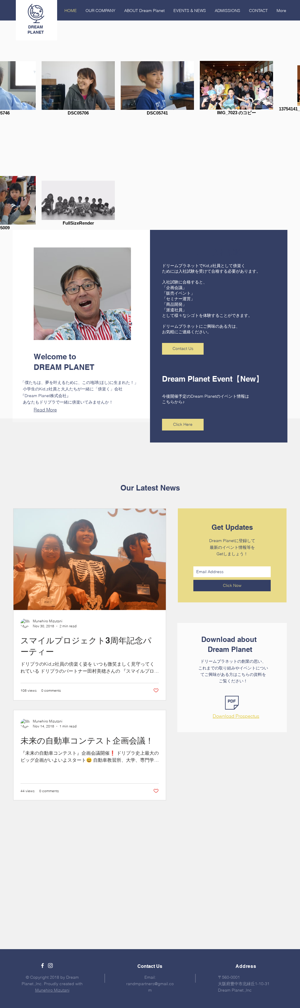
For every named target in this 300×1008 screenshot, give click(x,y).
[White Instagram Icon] (50, 965)
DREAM (35, 27)
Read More (45, 410)
